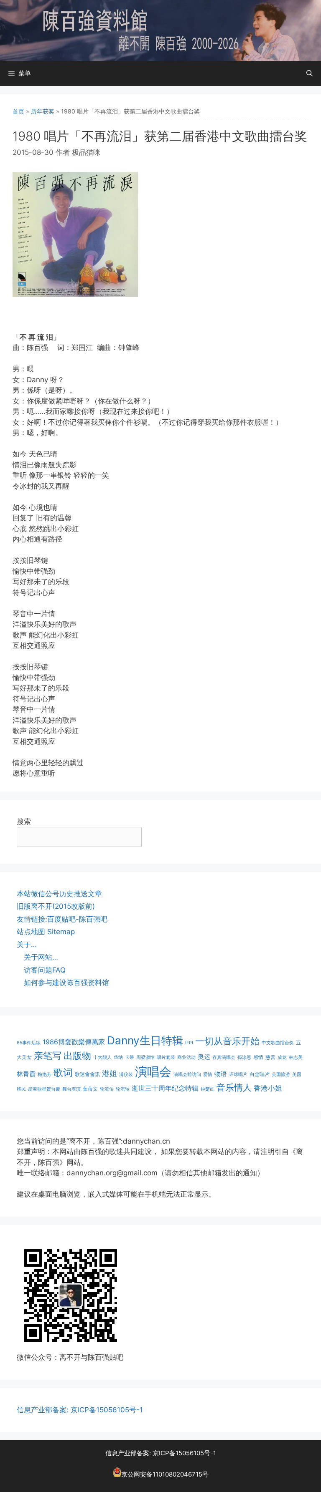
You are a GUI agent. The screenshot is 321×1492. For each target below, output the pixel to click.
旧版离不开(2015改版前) (56, 906)
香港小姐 (268, 1088)
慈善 (270, 1057)
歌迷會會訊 (87, 1074)
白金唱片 (260, 1074)
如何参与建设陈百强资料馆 (66, 982)
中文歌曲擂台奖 (278, 1043)
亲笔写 (47, 1055)
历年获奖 (42, 111)
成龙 (282, 1057)
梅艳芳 (44, 1074)
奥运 (204, 1057)
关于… (27, 944)
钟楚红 (207, 1089)
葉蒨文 (90, 1089)
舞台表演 (71, 1089)
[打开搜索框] (309, 73)
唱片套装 (166, 1057)
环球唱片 (238, 1074)
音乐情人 (234, 1087)
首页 (18, 111)
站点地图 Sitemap (46, 931)
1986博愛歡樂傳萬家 (74, 1042)
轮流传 (107, 1089)
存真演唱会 (223, 1057)
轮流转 (123, 1089)
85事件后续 (29, 1043)
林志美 (296, 1057)
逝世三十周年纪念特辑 (165, 1088)
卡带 (129, 1057)
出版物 (77, 1055)
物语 (220, 1074)
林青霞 (26, 1074)
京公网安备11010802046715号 (165, 1475)
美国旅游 (281, 1074)
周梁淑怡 (145, 1057)
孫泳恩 (244, 1057)
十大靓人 (102, 1057)
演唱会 (153, 1071)
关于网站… (41, 957)
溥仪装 (126, 1074)
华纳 (118, 1057)
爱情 (207, 1074)
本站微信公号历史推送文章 (59, 894)
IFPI (189, 1043)
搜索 (24, 821)
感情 (258, 1057)
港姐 (109, 1073)
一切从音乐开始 (227, 1040)
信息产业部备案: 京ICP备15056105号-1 (80, 1410)
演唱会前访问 (187, 1074)
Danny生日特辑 (145, 1040)
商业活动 (186, 1057)
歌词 (63, 1072)
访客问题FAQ (45, 970)
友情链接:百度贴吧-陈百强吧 (62, 919)
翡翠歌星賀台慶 (44, 1089)
